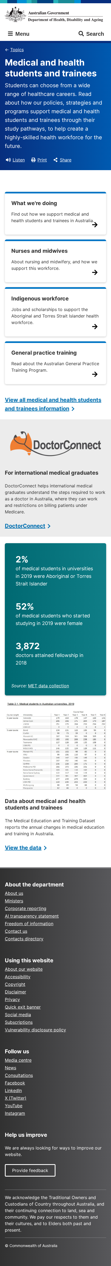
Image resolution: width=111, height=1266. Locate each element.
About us (14, 893)
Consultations (19, 1075)
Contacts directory (24, 938)
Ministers (14, 901)
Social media (18, 1014)
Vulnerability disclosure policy (35, 1029)
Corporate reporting (25, 908)
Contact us (16, 931)
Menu (21, 34)
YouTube (13, 1105)
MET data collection (48, 685)
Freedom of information (29, 923)
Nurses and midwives (39, 251)
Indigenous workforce (40, 298)
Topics (17, 49)
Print (42, 160)
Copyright (15, 984)
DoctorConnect (25, 526)
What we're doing (34, 203)
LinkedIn (13, 1090)
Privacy (12, 999)
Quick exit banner (23, 1007)
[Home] (55, 14)
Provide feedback (30, 1170)
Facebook (15, 1083)
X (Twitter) (15, 1098)
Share (65, 160)
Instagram (15, 1113)
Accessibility (17, 976)
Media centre (18, 1060)
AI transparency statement (32, 916)
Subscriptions (19, 1022)
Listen (19, 160)
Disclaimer (15, 992)
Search (95, 34)
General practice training (44, 352)
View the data (23, 847)
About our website (24, 969)
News (10, 1067)
